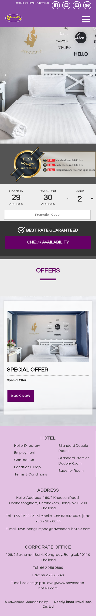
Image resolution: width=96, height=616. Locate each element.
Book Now (20, 396)
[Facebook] (56, 5)
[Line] (66, 5)
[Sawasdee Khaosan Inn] (17, 18)
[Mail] (77, 5)
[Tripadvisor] (87, 5)
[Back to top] (88, 606)
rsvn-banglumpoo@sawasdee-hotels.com (54, 529)
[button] (5, 75)
